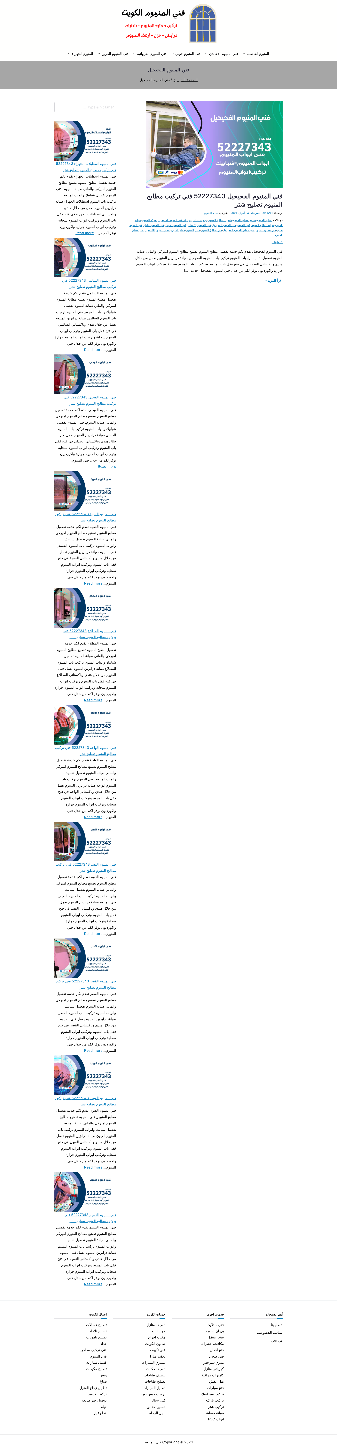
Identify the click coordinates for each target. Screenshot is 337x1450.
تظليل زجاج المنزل (93, 1388)
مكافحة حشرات (212, 1344)
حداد (103, 1344)
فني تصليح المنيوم (265, 230)
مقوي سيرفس (213, 1362)
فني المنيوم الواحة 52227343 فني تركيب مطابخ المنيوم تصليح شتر (85, 751)
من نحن (277, 1340)
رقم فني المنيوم (198, 220)
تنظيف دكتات (155, 1369)
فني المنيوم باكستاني (199, 225)
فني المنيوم (243, 225)
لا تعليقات (277, 242)
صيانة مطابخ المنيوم (262, 225)
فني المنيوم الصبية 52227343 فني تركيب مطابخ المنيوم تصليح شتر (85, 517)
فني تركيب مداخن (93, 1350)
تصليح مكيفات (96, 1369)
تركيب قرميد (97, 1394)
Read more (84, 232)
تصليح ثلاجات (97, 1331)
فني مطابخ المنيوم (211, 230)
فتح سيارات (215, 1388)
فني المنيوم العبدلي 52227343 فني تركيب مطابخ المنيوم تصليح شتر (90, 400)
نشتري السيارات (153, 1362)
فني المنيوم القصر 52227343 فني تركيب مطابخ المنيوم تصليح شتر (85, 984)
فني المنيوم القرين (115, 54)
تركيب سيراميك (212, 1394)
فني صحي (216, 1356)
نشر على (245, 213)
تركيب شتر (216, 1407)
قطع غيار (100, 1413)
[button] (245, 54)
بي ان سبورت (214, 1331)
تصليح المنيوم (264, 220)
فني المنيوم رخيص (175, 225)
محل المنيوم (193, 230)
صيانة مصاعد (214, 1413)
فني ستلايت (215, 1325)
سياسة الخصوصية (270, 1332)
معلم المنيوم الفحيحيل (157, 230)
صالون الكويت (155, 1344)
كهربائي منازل (214, 1369)
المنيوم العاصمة (258, 54)
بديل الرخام (157, 1413)
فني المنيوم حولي (187, 54)
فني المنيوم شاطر (153, 225)
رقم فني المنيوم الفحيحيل (173, 220)
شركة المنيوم (149, 220)
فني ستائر (158, 1400)
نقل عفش (216, 1381)
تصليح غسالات (96, 1325)
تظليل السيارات (154, 1388)
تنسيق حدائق (156, 1407)
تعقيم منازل (156, 1356)
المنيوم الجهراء (82, 54)
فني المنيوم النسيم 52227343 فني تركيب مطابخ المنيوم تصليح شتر (90, 1218)
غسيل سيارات (96, 1362)
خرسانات (158, 1331)
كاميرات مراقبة (212, 1375)
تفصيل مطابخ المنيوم (220, 220)
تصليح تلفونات (96, 1337)
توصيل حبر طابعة (94, 1400)
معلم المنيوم (211, 213)
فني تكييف (157, 1350)
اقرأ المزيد (275, 281)
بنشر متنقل (216, 1337)
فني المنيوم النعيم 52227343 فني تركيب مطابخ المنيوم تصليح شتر (86, 867)
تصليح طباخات (155, 1381)
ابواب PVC (216, 1419)
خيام (104, 1407)
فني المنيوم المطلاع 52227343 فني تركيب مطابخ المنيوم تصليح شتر (89, 634)
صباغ (103, 1381)
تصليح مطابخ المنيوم (244, 220)
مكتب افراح (156, 1337)
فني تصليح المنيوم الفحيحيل (239, 230)
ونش (103, 1375)
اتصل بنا (277, 1325)
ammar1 (268, 213)
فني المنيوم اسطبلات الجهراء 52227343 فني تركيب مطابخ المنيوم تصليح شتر (86, 167)
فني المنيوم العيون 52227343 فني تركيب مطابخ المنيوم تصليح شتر (85, 1101)
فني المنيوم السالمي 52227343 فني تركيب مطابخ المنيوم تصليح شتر (89, 283)
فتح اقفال (217, 1350)
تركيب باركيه (214, 1400)
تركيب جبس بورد (153, 1394)
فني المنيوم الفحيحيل (224, 225)
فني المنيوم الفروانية (152, 54)
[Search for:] (85, 107)
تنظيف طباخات (154, 1375)
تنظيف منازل (156, 1325)
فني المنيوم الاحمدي (223, 54)
